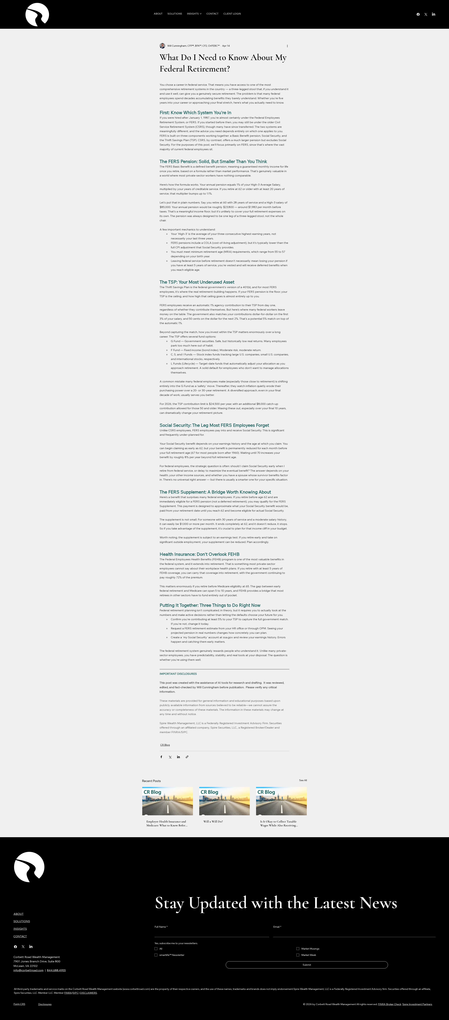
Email (277, 926)
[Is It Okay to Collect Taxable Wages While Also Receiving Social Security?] (281, 801)
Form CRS (19, 1004)
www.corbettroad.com (136, 989)
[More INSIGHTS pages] (201, 14)
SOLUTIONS (22, 921)
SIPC (75, 992)
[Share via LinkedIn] (178, 757)
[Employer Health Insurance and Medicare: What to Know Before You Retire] (167, 801)
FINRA (68, 992)
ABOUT (19, 914)
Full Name (161, 926)
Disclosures (45, 1004)
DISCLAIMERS (88, 992)
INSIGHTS (20, 928)
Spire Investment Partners (417, 1004)
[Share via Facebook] (161, 757)
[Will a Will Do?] (224, 801)
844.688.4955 (56, 970)
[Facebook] (418, 14)
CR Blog (165, 744)
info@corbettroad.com (28, 970)
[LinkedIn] (433, 14)
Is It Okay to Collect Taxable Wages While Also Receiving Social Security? (278, 823)
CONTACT (20, 936)
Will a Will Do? (213, 821)
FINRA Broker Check (389, 1004)
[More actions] (287, 46)
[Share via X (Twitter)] (170, 757)
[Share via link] (187, 757)
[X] (426, 14)
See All (303, 780)
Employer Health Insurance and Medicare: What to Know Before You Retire (166, 823)
